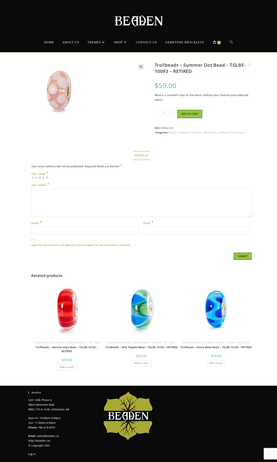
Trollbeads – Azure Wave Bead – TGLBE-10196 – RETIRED (216, 347)
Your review (40, 185)
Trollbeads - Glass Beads (203, 132)
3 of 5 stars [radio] (39, 177)
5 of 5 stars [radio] (47, 177)
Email (148, 223)
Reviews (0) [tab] (141, 155)
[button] (141, 67)
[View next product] (249, 64)
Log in (32, 454)
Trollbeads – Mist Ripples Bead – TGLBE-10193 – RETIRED (141, 347)
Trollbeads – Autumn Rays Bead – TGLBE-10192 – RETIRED (67, 349)
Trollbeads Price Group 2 (194, 342)
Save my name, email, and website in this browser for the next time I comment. (81, 245)
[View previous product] (242, 64)
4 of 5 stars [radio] (43, 177)
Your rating (39, 173)
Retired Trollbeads (178, 132)
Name (36, 223)
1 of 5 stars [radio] (32, 177)
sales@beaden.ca (48, 436)
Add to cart (189, 114)
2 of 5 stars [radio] (36, 177)
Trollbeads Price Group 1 (231, 132)
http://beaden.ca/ (39, 440)
